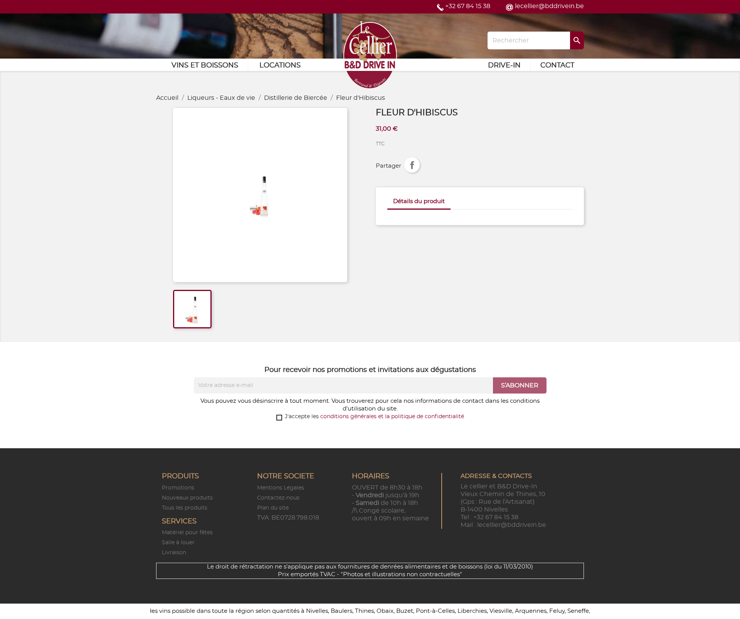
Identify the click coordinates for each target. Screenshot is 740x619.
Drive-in (504, 65)
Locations (280, 65)
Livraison (174, 552)
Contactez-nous (278, 498)
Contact (557, 65)
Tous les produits (184, 508)
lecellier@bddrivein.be (549, 6)
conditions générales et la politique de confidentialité (392, 416)
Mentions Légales (280, 488)
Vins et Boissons (205, 65)
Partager (412, 165)
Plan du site (273, 508)
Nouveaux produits (187, 498)
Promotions (178, 488)
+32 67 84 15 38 (467, 6)
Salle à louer (178, 542)
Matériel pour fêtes (187, 532)
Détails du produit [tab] (419, 201)
